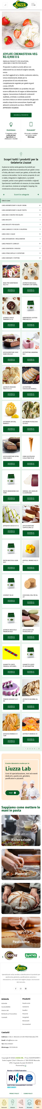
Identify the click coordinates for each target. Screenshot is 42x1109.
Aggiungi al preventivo (21, 115)
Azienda (4, 1003)
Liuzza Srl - (19, 1058)
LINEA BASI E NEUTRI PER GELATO (15, 63)
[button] (2, 957)
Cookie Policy (28, 1093)
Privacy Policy (14, 1093)
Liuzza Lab (5, 1010)
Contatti (4, 1017)
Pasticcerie (26, 1003)
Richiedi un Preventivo (9, 1014)
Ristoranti (25, 1021)
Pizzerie (25, 1014)
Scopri (11, 793)
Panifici (24, 1010)
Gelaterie (25, 1007)
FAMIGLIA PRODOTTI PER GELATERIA (15, 61)
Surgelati (25, 1017)
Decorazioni (26, 1024)
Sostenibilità (5, 1007)
